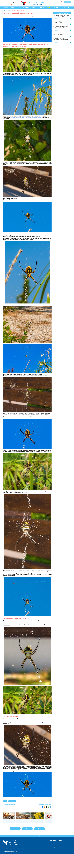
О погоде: (5, 4)
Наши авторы (34, 836)
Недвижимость (56, 7)
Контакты (42, 836)
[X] (46, 807)
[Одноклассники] (44, 807)
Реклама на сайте (17, 836)
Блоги (18, 7)
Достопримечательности (29, 7)
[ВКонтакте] (42, 807)
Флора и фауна (12, 800)
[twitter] (64, 4)
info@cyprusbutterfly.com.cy (58, 847)
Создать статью (50, 836)
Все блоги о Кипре (57, 45)
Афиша (12, 7)
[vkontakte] (68, 4)
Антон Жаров (9, 16)
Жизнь (5, 800)
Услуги (58, 836)
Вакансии (26, 836)
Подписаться (67, 2)
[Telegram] (51, 807)
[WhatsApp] (48, 807)
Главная (4, 10)
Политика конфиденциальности (10, 851)
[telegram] (66, 4)
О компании (8, 836)
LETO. (48, 7)
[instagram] (62, 4)
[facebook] (60, 4)
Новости (6, 7)
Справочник (41, 7)
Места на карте (66, 7)
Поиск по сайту (66, 836)
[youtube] (70, 4)
